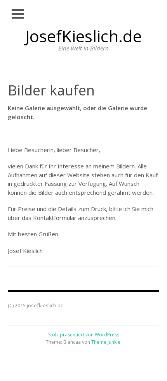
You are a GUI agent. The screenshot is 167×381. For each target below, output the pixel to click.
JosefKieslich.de (83, 36)
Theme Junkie (105, 342)
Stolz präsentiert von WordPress (83, 334)
